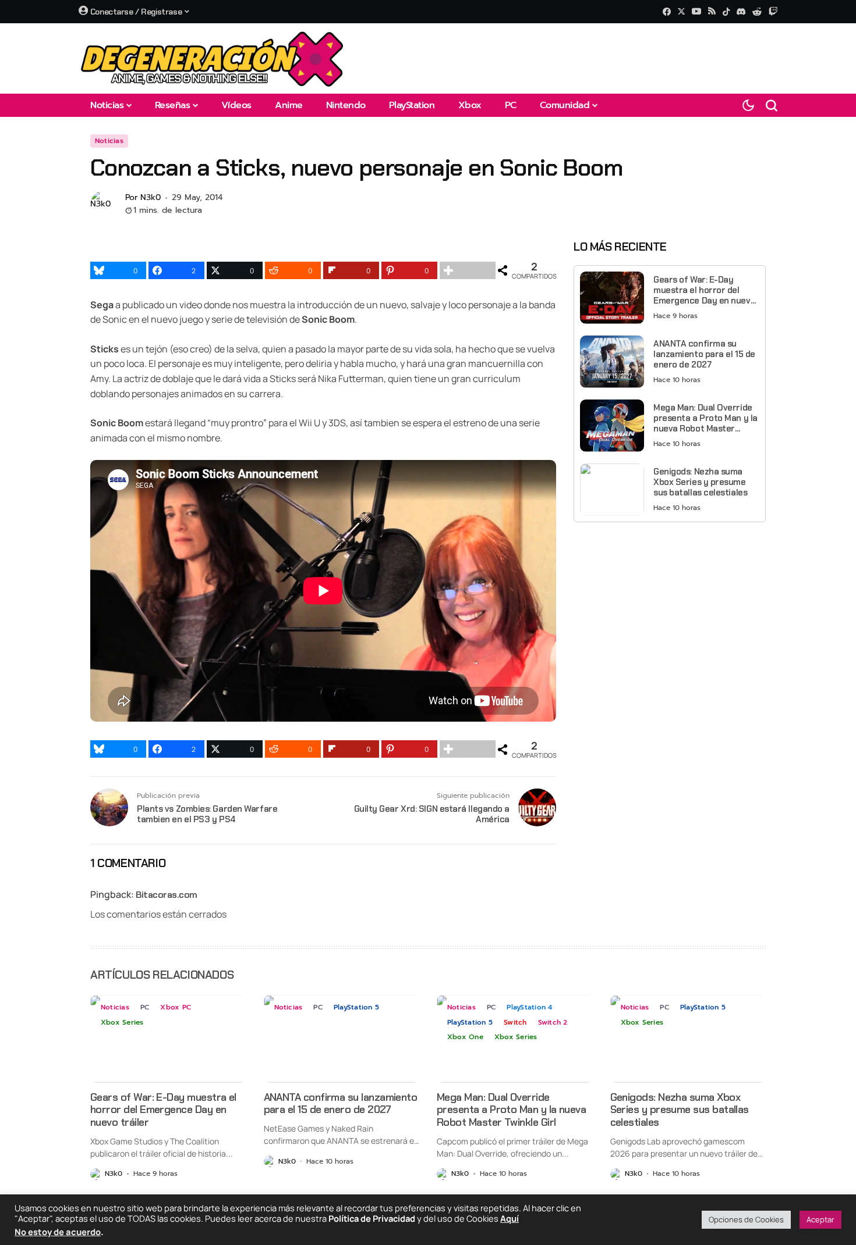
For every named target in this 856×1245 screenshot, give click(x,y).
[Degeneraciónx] (212, 58)
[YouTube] (696, 11)
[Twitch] (773, 11)
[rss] (712, 12)
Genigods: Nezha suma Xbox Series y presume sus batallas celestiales (700, 482)
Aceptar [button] (820, 1219)
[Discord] (741, 11)
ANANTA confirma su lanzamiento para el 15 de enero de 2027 (704, 354)
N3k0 (150, 198)
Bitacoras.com (166, 895)
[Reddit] (757, 12)
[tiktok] (726, 12)
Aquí (509, 1218)
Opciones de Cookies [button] (746, 1219)
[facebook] (667, 12)
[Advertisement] (670, 612)
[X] (681, 11)
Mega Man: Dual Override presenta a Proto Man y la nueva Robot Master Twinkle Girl (705, 418)
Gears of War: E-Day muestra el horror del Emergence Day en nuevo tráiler (704, 290)
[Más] (468, 270)
